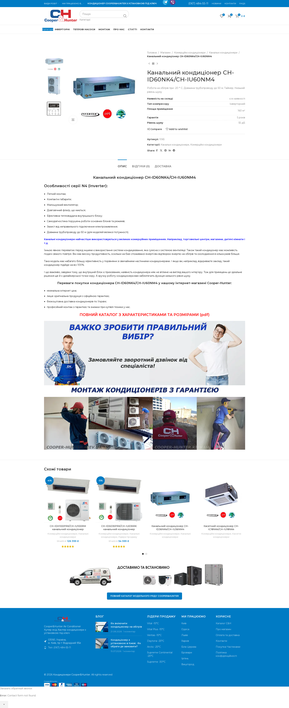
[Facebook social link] (157, 150)
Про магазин (223, 629)
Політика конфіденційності (226, 654)
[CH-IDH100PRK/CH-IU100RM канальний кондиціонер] (68, 499)
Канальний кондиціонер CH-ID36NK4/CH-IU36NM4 (170, 528)
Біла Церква (188, 646)
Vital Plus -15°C (155, 629)
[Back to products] (153, 64)
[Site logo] (61, 15)
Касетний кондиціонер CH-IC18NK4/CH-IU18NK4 (221, 528)
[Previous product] (149, 64)
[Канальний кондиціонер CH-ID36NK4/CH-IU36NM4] (170, 499)
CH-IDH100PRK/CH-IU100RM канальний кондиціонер (68, 528)
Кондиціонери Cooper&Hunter (71, 674)
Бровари (186, 652)
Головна (152, 52)
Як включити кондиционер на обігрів (126, 625)
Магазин (165, 52)
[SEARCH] (125, 16)
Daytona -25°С (155, 640)
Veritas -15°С (154, 635)
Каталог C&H (223, 623)
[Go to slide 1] (143, 554)
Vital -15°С (153, 623)
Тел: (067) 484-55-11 (59, 647)
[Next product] (157, 64)
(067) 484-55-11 (198, 3)
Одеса (185, 629)
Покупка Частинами (228, 646)
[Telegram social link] (174, 150)
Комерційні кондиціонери (189, 52)
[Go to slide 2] (146, 554)
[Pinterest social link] (165, 150)
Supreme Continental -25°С (159, 654)
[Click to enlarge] (73, 119)
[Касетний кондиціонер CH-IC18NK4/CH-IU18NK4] (221, 499)
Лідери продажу (127, 537)
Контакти (221, 640)
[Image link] (62, 618)
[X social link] (161, 150)
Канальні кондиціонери (223, 52)
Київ (183, 623)
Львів (184, 635)
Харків (185, 640)
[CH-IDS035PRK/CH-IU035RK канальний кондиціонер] (119, 499)
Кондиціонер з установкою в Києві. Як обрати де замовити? (126, 643)
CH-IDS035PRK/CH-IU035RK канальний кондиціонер (119, 528)
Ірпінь (184, 658)
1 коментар (129, 631)
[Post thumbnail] (101, 627)
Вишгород (187, 664)
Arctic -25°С (154, 646)
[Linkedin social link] (170, 150)
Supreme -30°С (156, 661)
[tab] (122, 165)
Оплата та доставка (228, 635)
